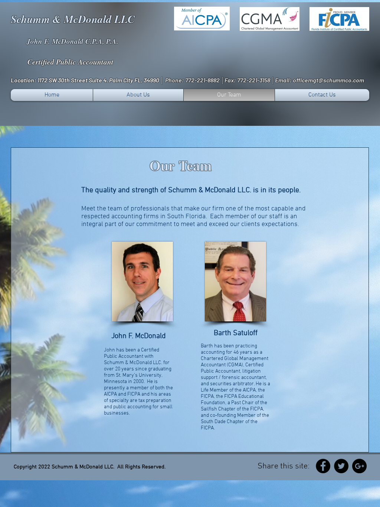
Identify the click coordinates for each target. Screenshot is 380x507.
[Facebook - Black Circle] (323, 466)
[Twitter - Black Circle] (341, 466)
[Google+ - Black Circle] (359, 466)
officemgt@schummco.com (328, 80)
